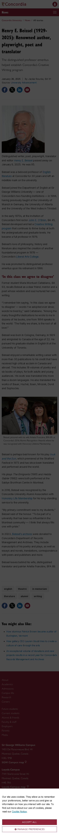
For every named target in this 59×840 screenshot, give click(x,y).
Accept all (29, 822)
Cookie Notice (19, 811)
